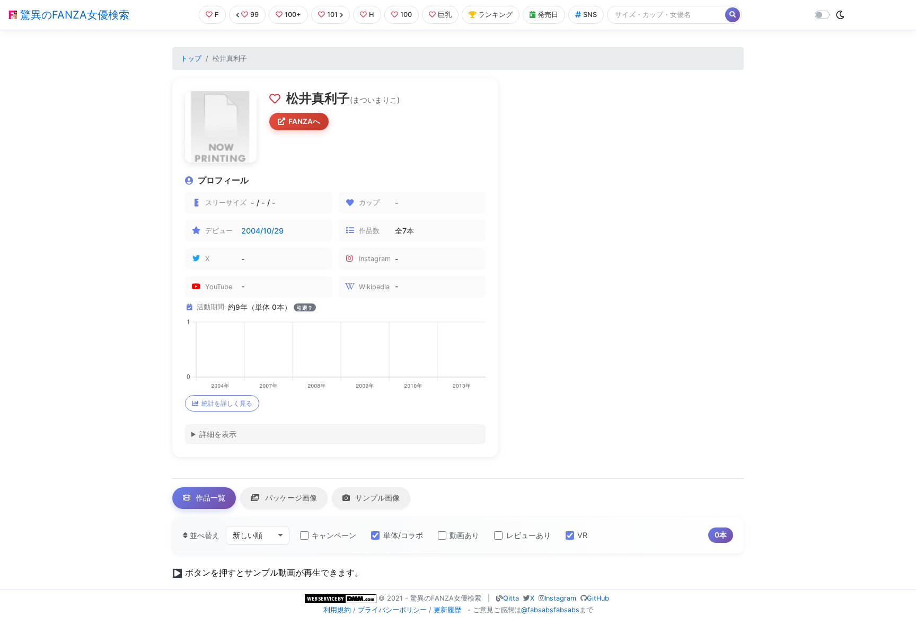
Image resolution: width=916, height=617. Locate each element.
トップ (191, 58)
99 (254, 15)
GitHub (598, 598)
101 (332, 15)
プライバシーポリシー (392, 610)
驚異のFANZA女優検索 (73, 14)
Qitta (511, 598)
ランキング (495, 15)
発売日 (548, 15)
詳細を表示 (217, 434)
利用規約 (337, 610)
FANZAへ (304, 121)
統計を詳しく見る (226, 403)
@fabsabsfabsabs (550, 610)
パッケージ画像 (290, 497)
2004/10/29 (262, 230)
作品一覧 (209, 497)
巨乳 (445, 15)
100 (406, 15)
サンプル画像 (376, 497)
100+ (293, 15)
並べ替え (203, 535)
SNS (590, 15)
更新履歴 (447, 610)
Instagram (560, 598)
